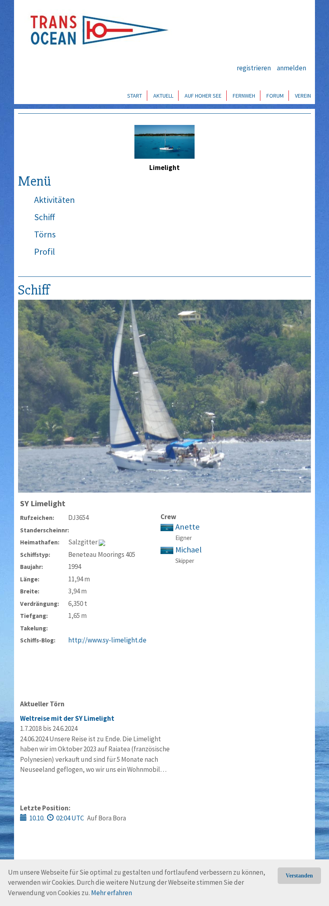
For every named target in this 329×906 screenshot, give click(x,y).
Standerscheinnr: (44, 530)
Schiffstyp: (35, 554)
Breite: (29, 591)
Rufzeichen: (37, 518)
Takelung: (34, 628)
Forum (275, 95)
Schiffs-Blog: (37, 640)
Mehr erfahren (111, 892)
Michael (188, 549)
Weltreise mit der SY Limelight (67, 718)
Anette (187, 527)
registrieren (254, 67)
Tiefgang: (34, 616)
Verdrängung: (39, 603)
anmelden (291, 67)
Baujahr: (31, 567)
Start (134, 95)
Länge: (29, 579)
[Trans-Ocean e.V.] (96, 30)
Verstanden (299, 876)
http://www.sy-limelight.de (107, 640)
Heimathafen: (39, 542)
